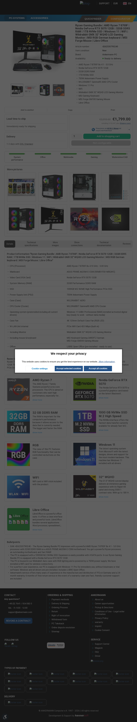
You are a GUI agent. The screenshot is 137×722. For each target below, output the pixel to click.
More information (107, 362)
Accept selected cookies (68, 368)
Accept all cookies (98, 368)
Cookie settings (40, 368)
